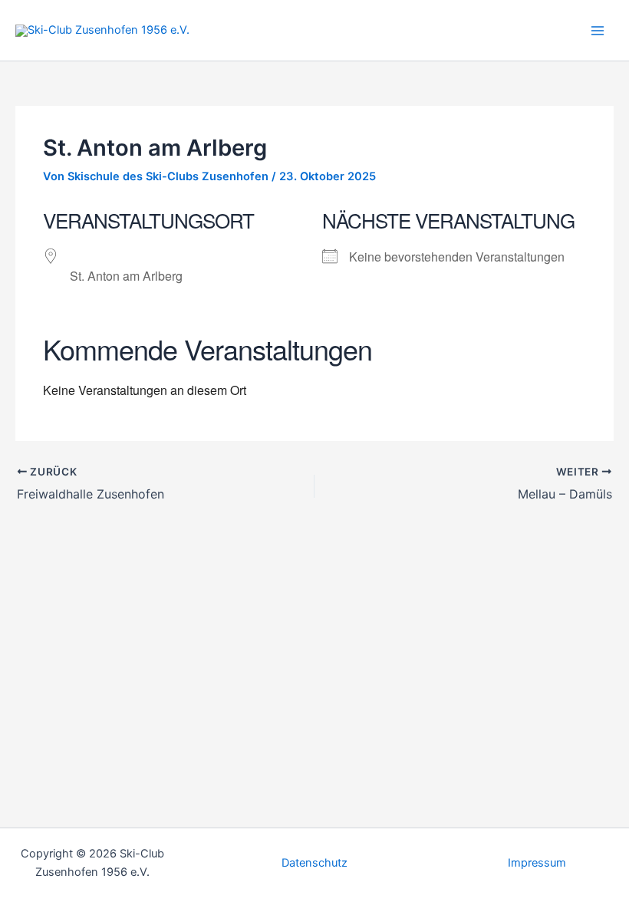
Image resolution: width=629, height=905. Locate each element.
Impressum (537, 863)
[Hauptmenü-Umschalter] (597, 31)
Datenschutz (314, 863)
